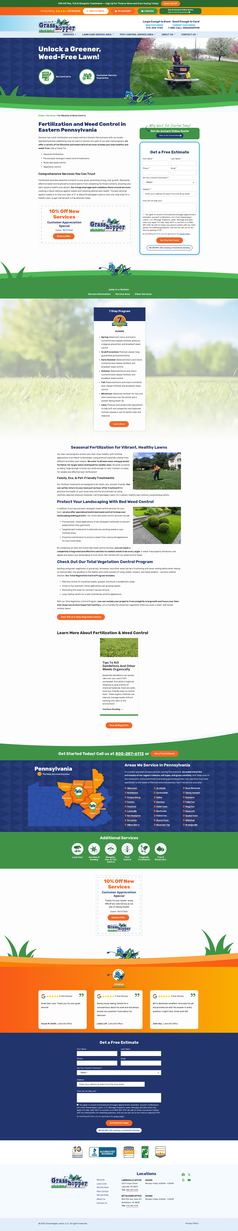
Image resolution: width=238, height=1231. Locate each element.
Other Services (143, 294)
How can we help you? (152, 201)
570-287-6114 (132, 1206)
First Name (147, 159)
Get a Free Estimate (164, 753)
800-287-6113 (130, 753)
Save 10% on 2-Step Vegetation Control (81, 617)
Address (146, 189)
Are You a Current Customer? (155, 178)
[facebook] (183, 1174)
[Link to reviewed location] (62, 996)
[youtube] (189, 1180)
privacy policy (184, 234)
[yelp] (183, 1180)
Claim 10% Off (170, 3)
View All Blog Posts (119, 725)
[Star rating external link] (60, 11)
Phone (145, 168)
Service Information (99, 294)
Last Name (175, 159)
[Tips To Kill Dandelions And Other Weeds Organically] (119, 676)
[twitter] (189, 1174)
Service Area (123, 294)
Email (173, 168)
